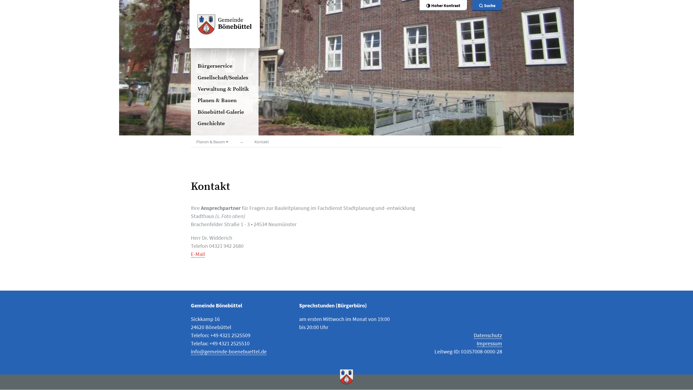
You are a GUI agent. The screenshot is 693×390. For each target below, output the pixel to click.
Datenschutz (488, 335)
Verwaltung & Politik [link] (223, 89)
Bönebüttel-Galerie (221, 112)
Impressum (489, 343)
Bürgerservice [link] (215, 66)
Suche (489, 5)
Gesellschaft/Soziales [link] (223, 77)
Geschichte (211, 123)
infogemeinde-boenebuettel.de (229, 351)
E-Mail (198, 254)
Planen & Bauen (211, 141)
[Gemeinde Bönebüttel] (224, 24)
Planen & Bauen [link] (217, 100)
